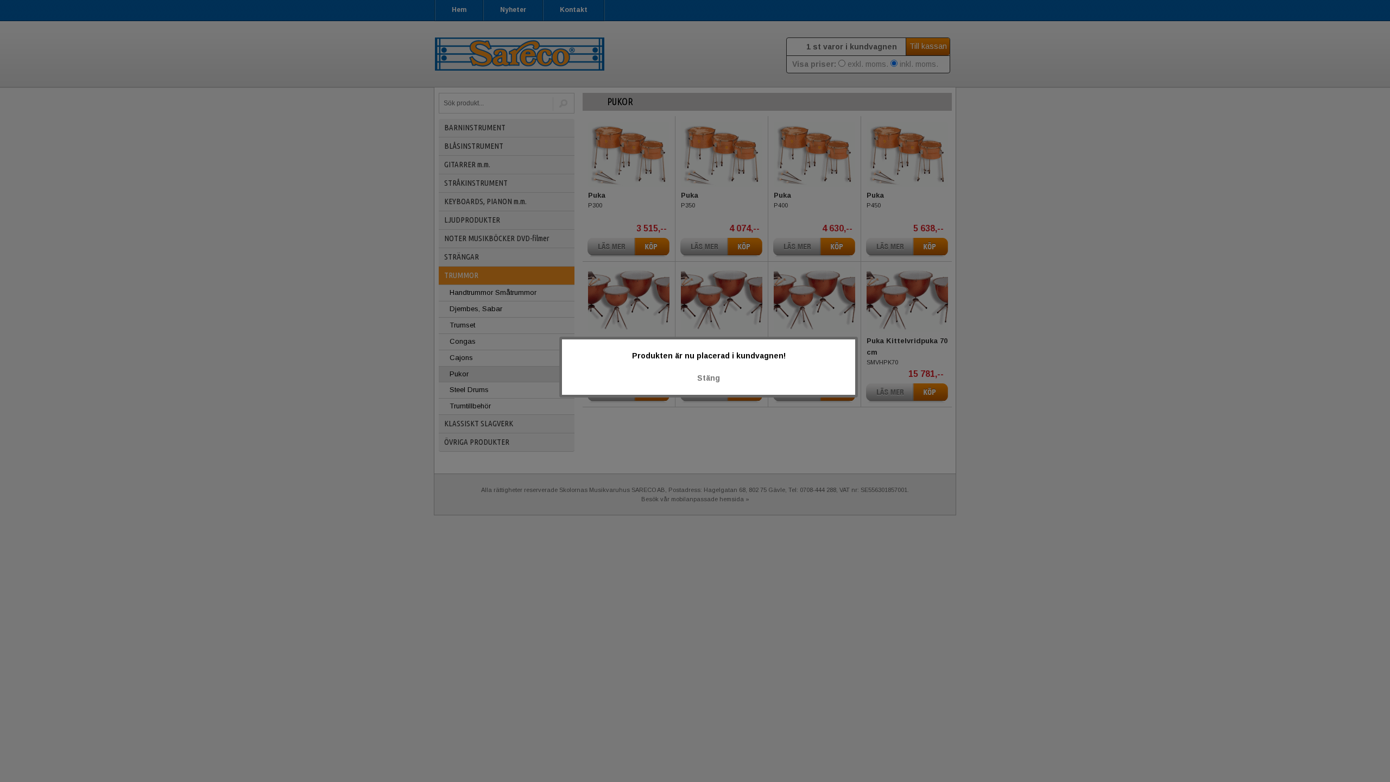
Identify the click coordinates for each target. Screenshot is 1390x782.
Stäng (708, 378)
